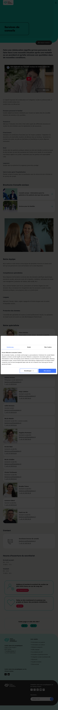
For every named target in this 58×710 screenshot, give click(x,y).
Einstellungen (27, 370)
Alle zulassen (47, 370)
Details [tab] (29, 347)
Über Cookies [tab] (48, 347)
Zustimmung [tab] (10, 347)
